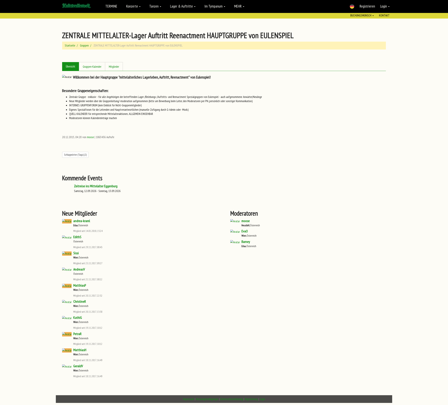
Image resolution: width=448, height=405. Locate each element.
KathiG (77, 317)
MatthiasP (79, 285)
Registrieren (367, 6)
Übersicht (70, 66)
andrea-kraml (81, 221)
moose (90, 137)
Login (384, 6)
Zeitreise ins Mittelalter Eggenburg (95, 186)
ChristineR (79, 301)
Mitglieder (114, 67)
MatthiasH (79, 350)
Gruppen (84, 45)
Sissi (76, 253)
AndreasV (79, 269)
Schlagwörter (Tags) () (75, 154)
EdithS (77, 237)
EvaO (244, 231)
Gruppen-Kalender (92, 67)
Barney (245, 241)
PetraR (77, 334)
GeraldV (78, 366)
